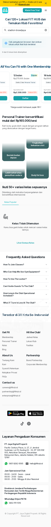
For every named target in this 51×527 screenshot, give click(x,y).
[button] (25, 30)
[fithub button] (45, 30)
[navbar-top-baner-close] (46, 3)
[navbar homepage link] (5, 10)
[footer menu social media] (22, 423)
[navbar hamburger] (46, 10)
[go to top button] (46, 522)
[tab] (25, 202)
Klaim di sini (24, 4)
